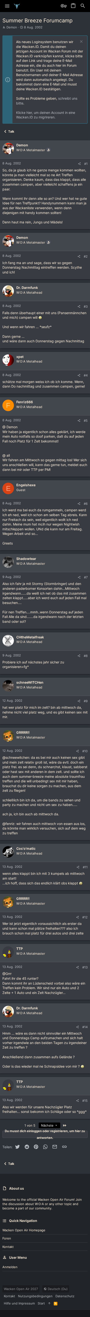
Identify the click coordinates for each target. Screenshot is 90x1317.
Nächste (47, 1125)
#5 (86, 420)
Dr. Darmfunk (27, 287)
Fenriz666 (24, 402)
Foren (6, 1238)
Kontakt (8, 1247)
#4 (86, 375)
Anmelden (10, 1267)
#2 (86, 256)
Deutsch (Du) (57, 1289)
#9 (86, 701)
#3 (86, 306)
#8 (86, 656)
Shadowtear (26, 559)
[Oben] (49, 1303)
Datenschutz (64, 1296)
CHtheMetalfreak (30, 637)
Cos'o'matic (26, 848)
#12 (85, 917)
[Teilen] (79, 164)
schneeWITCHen (29, 682)
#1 (86, 164)
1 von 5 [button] (29, 1125)
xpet (20, 357)
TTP (19, 949)
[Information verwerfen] (81, 42)
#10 (85, 751)
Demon (11, 27)
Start (41, 1303)
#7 (86, 577)
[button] (7, 6)
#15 (85, 1101)
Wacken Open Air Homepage (23, 1230)
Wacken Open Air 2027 (21, 1289)
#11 (85, 867)
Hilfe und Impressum (19, 1303)
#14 (85, 1027)
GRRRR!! (23, 732)
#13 (85, 967)
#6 (86, 504)
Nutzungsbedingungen (35, 1296)
